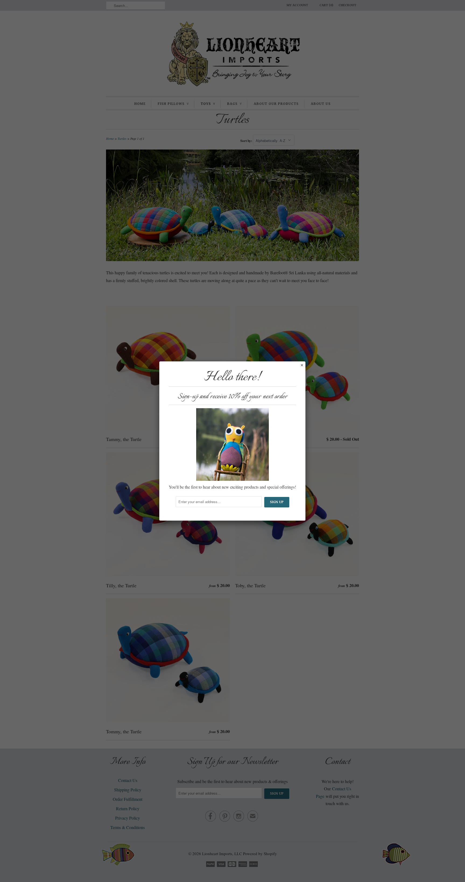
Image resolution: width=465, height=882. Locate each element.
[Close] (302, 365)
